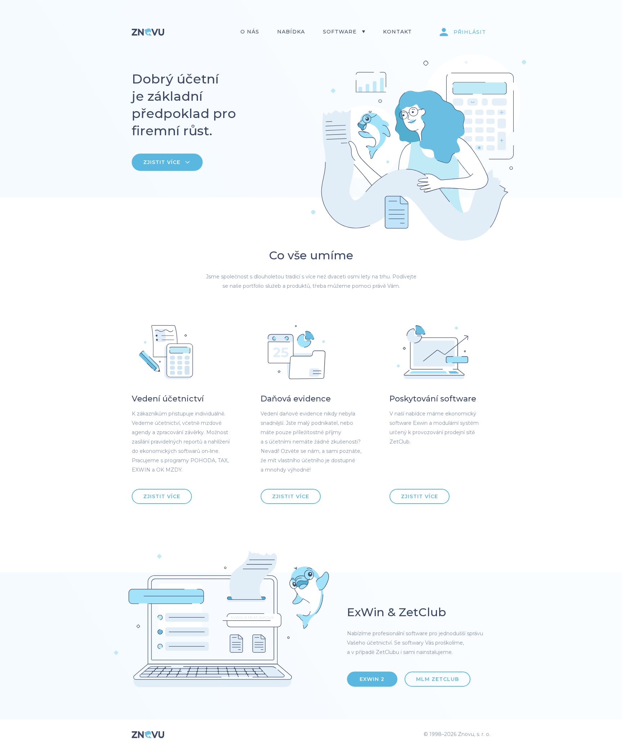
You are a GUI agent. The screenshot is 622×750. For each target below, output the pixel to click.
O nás (249, 31)
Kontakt (397, 31)
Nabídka (291, 31)
